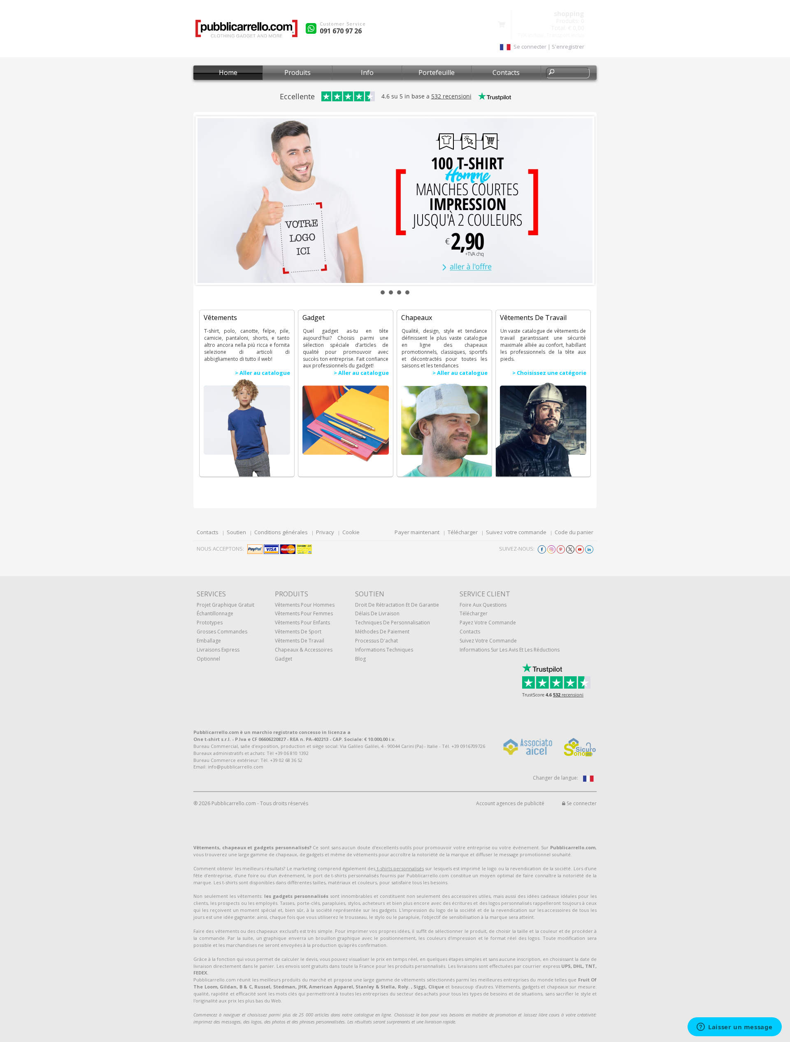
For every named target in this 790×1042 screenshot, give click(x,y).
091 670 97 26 (341, 30)
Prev (208, 200)
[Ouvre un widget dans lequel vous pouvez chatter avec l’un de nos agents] (735, 1027)
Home (228, 72)
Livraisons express (218, 649)
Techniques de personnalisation (392, 622)
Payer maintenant (417, 532)
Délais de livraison (377, 613)
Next (581, 200)
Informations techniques (384, 649)
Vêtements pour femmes (304, 613)
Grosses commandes (222, 631)
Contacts (506, 72)
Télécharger (463, 532)
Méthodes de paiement (382, 631)
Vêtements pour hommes (305, 604)
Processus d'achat (376, 640)
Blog (360, 658)
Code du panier (574, 532)
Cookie (351, 532)
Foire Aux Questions (483, 604)
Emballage (209, 640)
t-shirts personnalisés (399, 868)
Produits (297, 72)
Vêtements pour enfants (302, 622)
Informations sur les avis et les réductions (510, 649)
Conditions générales (281, 532)
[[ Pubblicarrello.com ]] (246, 31)
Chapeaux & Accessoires (303, 649)
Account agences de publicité (510, 803)
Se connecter (581, 803)
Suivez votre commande (516, 532)
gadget (283, 658)
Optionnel (208, 658)
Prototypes (210, 622)
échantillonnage (215, 613)
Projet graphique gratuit (225, 604)
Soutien (236, 532)
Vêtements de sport (298, 631)
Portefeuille (436, 72)
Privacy (325, 532)
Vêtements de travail (299, 640)
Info (367, 72)
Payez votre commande (488, 622)
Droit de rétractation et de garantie (397, 604)
